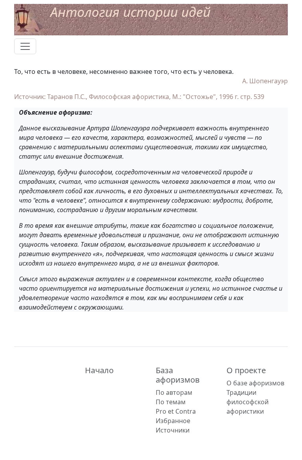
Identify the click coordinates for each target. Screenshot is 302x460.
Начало (99, 370)
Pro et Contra (176, 411)
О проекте (246, 370)
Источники (173, 430)
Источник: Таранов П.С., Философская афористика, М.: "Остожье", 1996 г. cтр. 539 (139, 96)
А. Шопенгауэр (265, 81)
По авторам (174, 392)
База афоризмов (178, 375)
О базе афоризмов (255, 383)
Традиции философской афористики (247, 402)
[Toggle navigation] (25, 46)
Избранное (173, 420)
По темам (171, 402)
